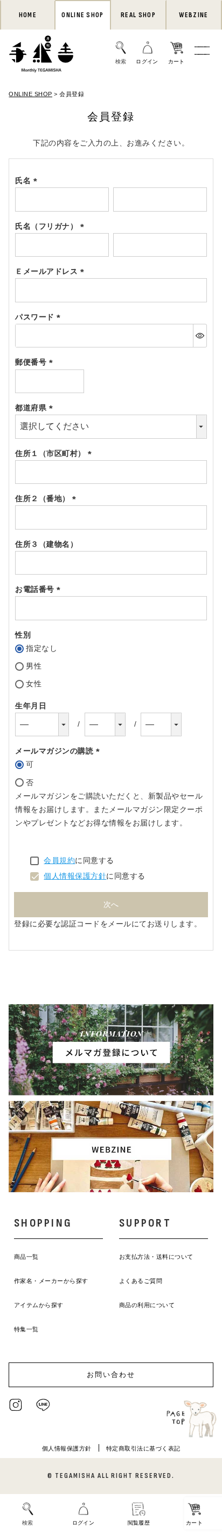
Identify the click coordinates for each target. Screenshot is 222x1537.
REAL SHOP (138, 15)
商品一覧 (26, 1256)
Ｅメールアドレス (51, 271)
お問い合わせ (111, 1375)
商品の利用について (147, 1305)
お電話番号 (39, 589)
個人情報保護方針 (75, 876)
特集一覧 (26, 1329)
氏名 (28, 180)
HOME (28, 15)
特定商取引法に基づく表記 (143, 1448)
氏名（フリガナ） (51, 226)
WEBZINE (193, 15)
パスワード (39, 317)
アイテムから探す (39, 1305)
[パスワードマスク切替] (199, 335)
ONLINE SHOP (82, 15)
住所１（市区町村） (55, 453)
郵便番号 (36, 362)
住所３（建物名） (46, 544)
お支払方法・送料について (156, 1256)
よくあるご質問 (141, 1281)
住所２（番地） (47, 498)
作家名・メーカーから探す (51, 1281)
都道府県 (36, 407)
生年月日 (30, 705)
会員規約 (59, 860)
